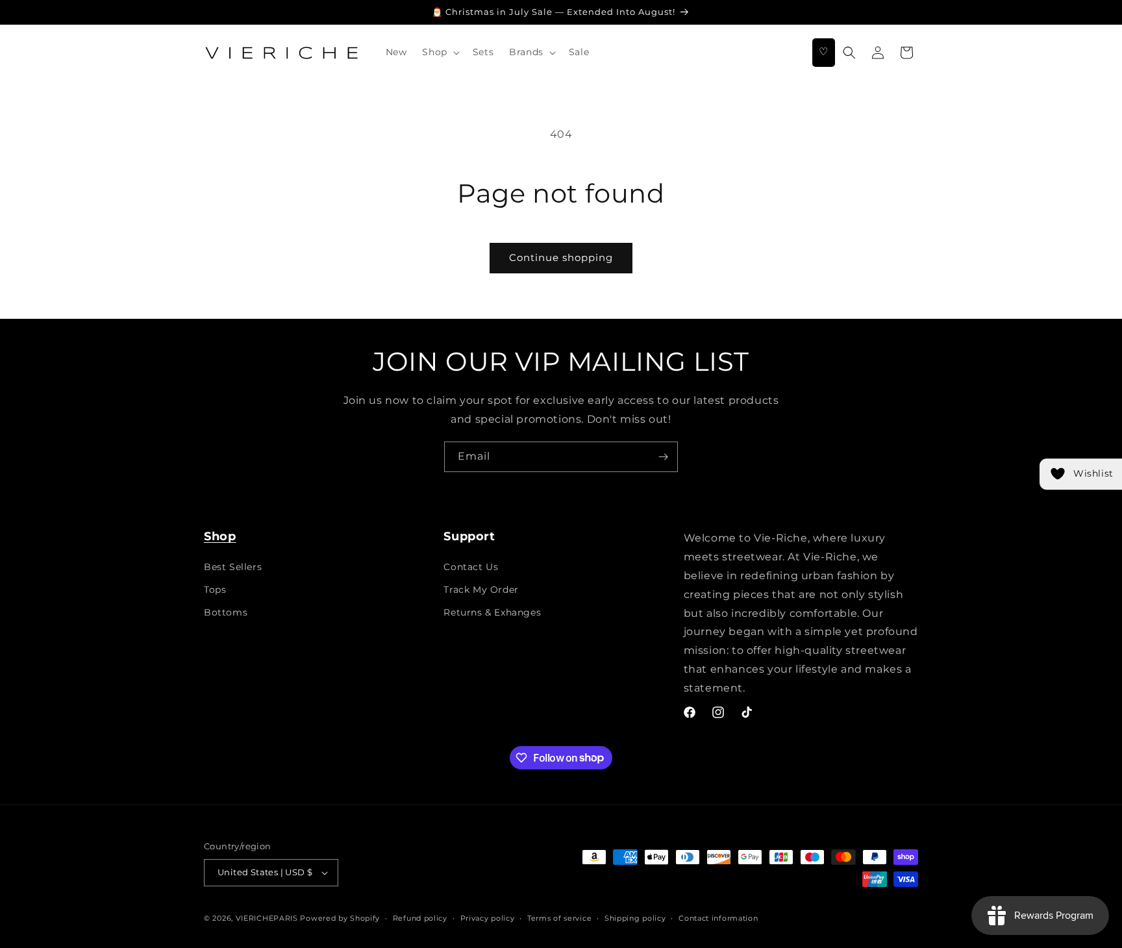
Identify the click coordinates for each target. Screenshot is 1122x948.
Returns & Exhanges (492, 612)
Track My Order (480, 589)
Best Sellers (233, 567)
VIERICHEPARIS (267, 918)
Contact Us (470, 567)
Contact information (718, 918)
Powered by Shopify (340, 918)
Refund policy (420, 918)
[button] (439, 52)
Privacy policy (487, 918)
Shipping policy (635, 918)
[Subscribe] (663, 457)
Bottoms (225, 612)
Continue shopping (561, 257)
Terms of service (559, 918)
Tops (215, 589)
